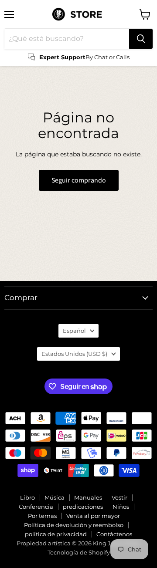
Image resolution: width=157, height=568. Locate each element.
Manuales (88, 497)
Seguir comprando (78, 180)
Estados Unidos (74, 353)
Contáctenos (114, 534)
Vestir (119, 497)
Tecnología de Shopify (79, 552)
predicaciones (83, 506)
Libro (27, 497)
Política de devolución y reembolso (73, 524)
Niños (121, 506)
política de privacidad (56, 534)
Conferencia (36, 506)
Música (54, 497)
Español (74, 330)
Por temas (42, 515)
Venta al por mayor (93, 515)
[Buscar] (141, 39)
